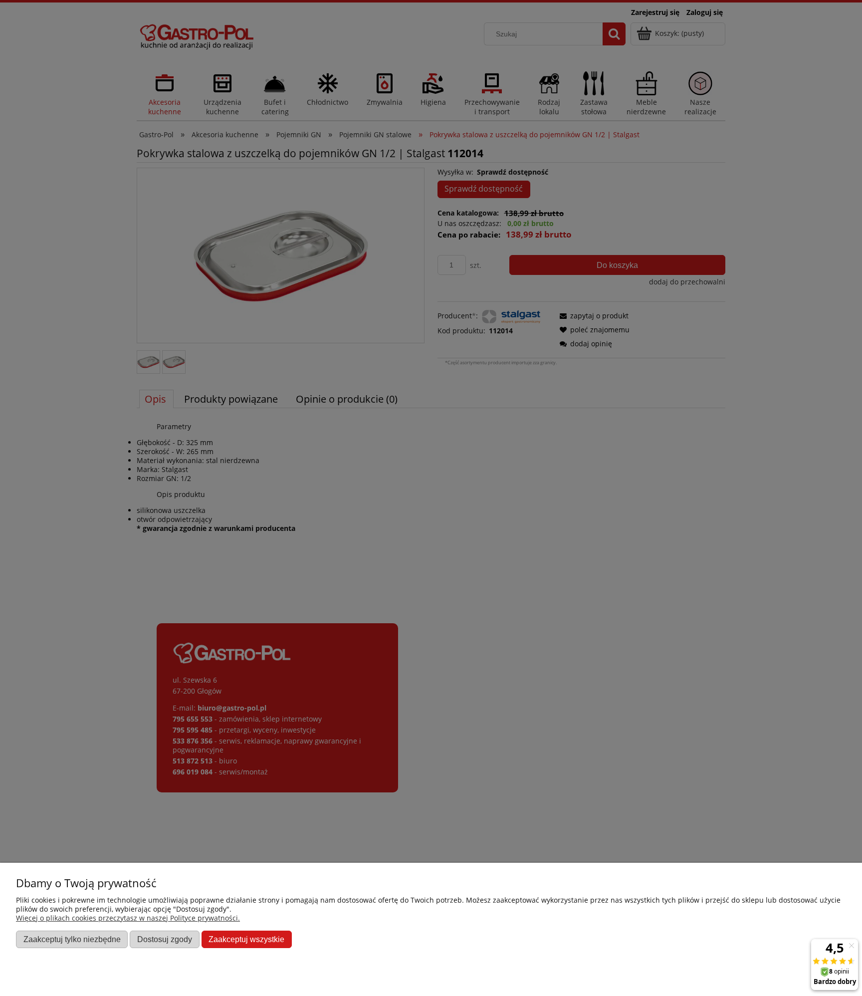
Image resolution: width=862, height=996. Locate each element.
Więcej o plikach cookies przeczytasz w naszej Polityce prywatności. (128, 918)
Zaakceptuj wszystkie (246, 939)
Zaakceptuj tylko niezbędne (72, 939)
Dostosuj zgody (164, 939)
